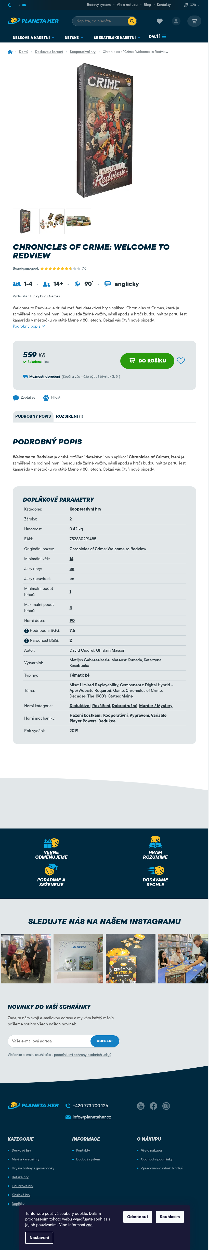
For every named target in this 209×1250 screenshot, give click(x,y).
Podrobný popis (26, 326)
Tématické (79, 675)
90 (72, 620)
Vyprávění (139, 715)
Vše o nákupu (127, 5)
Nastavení (39, 1237)
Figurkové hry (22, 1186)
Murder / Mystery (156, 706)
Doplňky (18, 1204)
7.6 (72, 630)
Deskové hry (21, 1150)
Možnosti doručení (44, 377)
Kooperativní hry (85, 509)
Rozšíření (101, 706)
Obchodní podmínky (157, 1159)
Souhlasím (170, 1217)
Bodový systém (99, 5)
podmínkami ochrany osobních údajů (82, 1055)
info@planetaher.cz (92, 1117)
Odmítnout (137, 1217)
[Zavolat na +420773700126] (13, 5)
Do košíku (152, 361)
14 (71, 559)
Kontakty (164, 5)
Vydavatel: (36, 296)
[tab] (70, 416)
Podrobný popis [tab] (33, 416)
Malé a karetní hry (26, 1159)
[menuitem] (34, 38)
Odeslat (105, 1041)
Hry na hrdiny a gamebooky (33, 1168)
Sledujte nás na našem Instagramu (104, 921)
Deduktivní (80, 706)
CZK (193, 5)
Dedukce (106, 721)
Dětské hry (20, 1177)
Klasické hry (21, 1195)
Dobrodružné (124, 706)
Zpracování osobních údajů (162, 1168)
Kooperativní (115, 715)
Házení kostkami (85, 715)
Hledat (132, 21)
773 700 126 (90, 1106)
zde (89, 1225)
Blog (147, 5)
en (72, 568)
